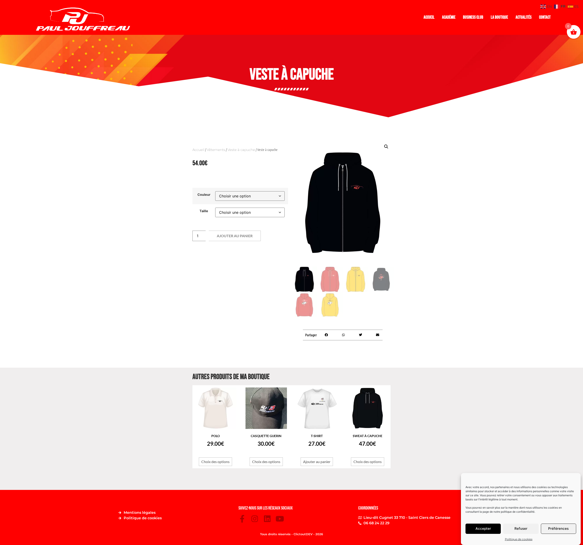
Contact (545, 17)
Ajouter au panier (235, 236)
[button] (386, 147)
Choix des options (215, 461)
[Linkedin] (267, 518)
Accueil (429, 17)
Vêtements (216, 150)
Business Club (473, 17)
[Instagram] (254, 518)
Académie (448, 17)
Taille (203, 211)
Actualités (524, 17)
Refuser (520, 529)
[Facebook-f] (242, 518)
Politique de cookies (518, 539)
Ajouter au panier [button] (316, 461)
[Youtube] (280, 518)
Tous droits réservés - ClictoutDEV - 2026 (291, 534)
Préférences (558, 529)
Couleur (203, 194)
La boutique (499, 17)
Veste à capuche (241, 150)
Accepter (483, 529)
